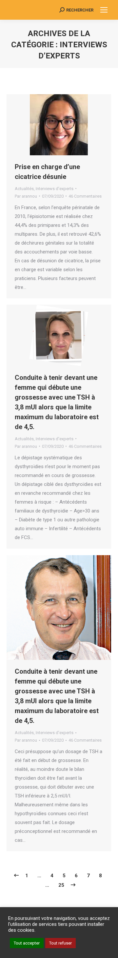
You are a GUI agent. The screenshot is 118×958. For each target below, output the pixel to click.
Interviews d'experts (54, 188)
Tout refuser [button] (60, 943)
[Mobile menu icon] (104, 10)
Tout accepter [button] (27, 943)
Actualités (24, 188)
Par (26, 196)
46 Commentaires (85, 196)
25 (61, 885)
